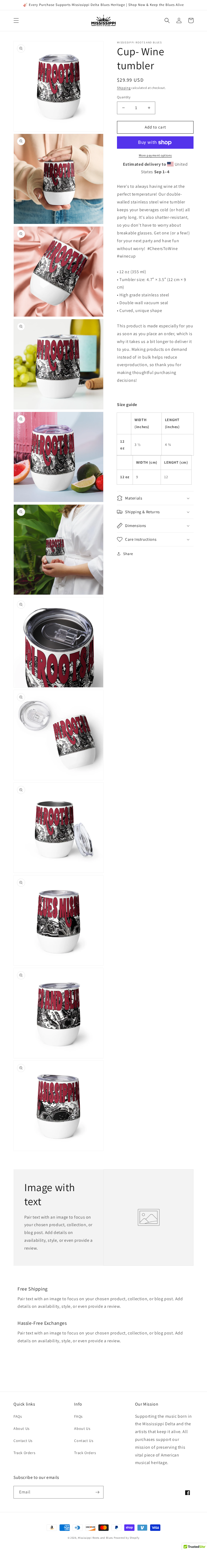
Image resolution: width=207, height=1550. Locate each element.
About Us (21, 1428)
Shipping (124, 88)
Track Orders (24, 1452)
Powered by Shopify (127, 1537)
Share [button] (128, 553)
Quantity (123, 97)
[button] (16, 20)
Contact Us (23, 1440)
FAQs (17, 1416)
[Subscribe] (97, 1492)
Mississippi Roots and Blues (95, 1537)
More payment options (155, 155)
